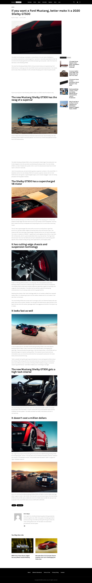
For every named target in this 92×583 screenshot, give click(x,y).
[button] (36, 37)
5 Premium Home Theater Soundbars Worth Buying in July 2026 (74, 82)
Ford (14, 505)
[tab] (63, 57)
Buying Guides (63, 57)
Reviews (69, 57)
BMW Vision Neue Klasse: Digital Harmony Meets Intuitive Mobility (21, 556)
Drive (13, 7)
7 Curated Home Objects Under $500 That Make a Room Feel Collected (74, 64)
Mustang (20, 505)
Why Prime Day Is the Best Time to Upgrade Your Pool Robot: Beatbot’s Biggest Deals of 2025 (74, 105)
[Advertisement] (34, 81)
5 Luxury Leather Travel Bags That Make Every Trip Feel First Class (73, 73)
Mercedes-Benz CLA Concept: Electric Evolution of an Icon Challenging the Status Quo (45, 557)
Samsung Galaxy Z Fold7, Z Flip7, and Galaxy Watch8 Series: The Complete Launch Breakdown (73, 93)
